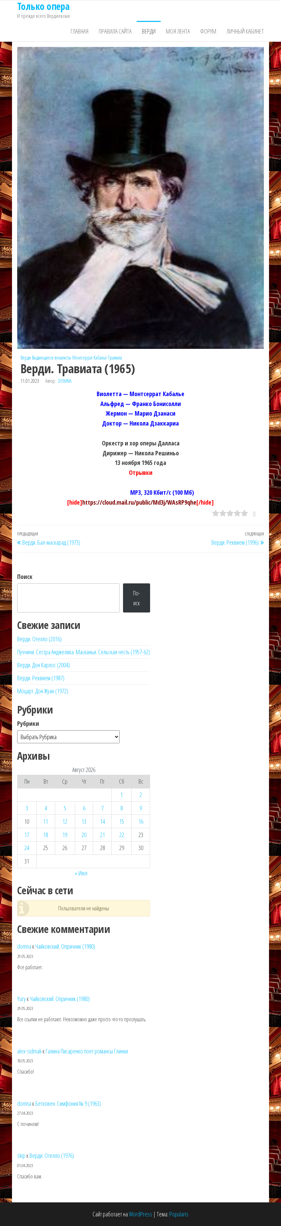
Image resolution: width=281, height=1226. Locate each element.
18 (45, 835)
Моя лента (178, 31)
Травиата (115, 357)
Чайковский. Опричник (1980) (65, 946)
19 (64, 835)
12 (64, 821)
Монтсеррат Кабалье (89, 357)
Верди (149, 31)
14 (102, 821)
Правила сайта (115, 31)
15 (121, 821)
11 (45, 821)
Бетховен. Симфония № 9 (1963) (68, 1103)
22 (121, 835)
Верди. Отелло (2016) (39, 639)
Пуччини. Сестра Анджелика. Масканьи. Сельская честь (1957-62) (83, 652)
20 (84, 835)
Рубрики (28, 723)
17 (26, 835)
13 (84, 821)
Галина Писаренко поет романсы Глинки (87, 1051)
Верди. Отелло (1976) (51, 1155)
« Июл (81, 873)
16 (140, 821)
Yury (21, 999)
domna (65, 381)
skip (21, 1155)
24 (26, 848)
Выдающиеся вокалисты (51, 357)
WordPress (140, 1214)
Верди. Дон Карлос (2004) (43, 665)
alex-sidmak (29, 1051)
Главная (79, 31)
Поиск (25, 576)
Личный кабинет (245, 31)
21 (102, 835)
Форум (208, 31)
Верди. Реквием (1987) (40, 678)
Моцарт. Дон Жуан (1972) (42, 691)
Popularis (178, 1214)
